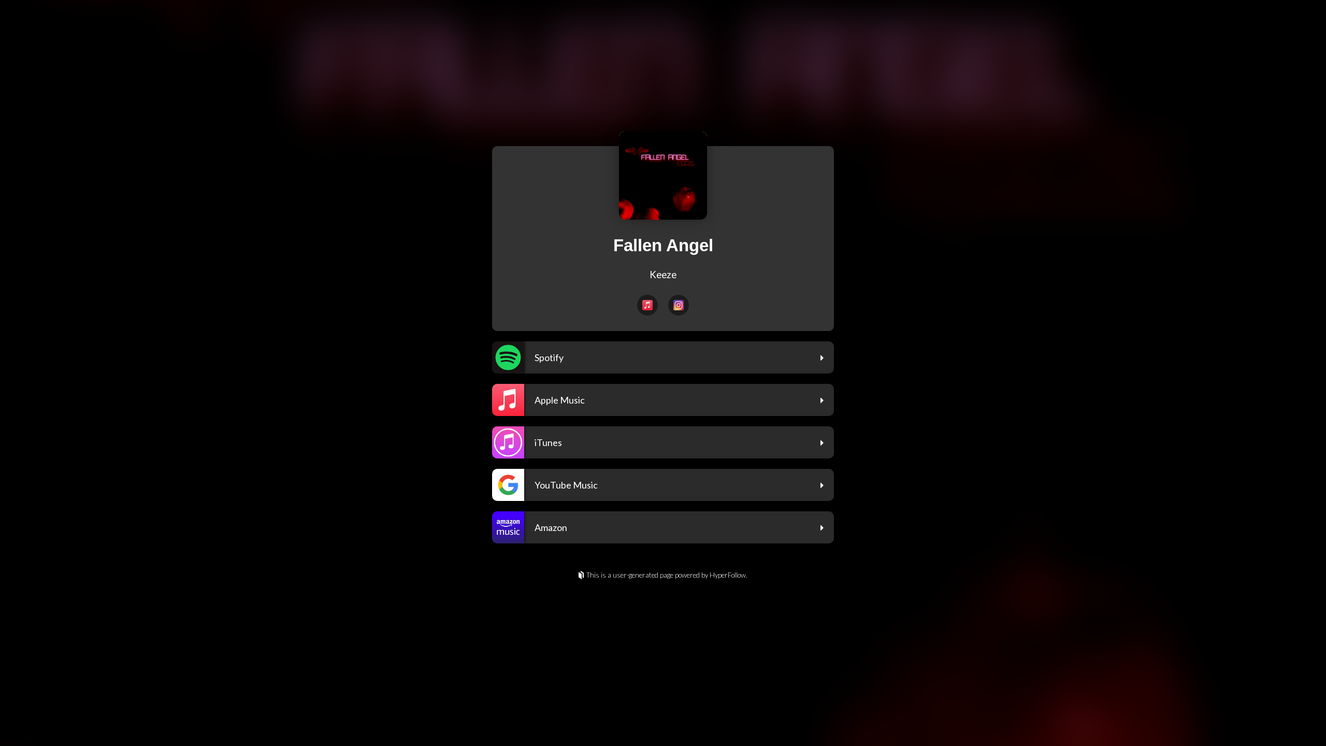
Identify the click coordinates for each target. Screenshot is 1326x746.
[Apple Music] (647, 305)
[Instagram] (678, 305)
